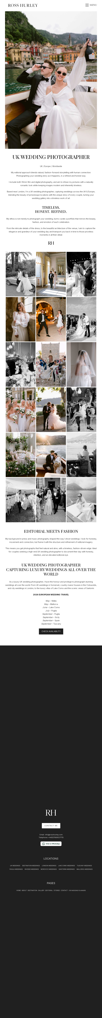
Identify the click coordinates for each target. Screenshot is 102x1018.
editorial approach (22, 172)
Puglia (54, 610)
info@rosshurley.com (54, 835)
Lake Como (58, 588)
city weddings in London (22, 588)
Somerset (55, 585)
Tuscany (57, 624)
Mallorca (54, 604)
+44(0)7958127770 (55, 837)
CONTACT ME (51, 826)
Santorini (90, 588)
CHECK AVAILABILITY (51, 631)
